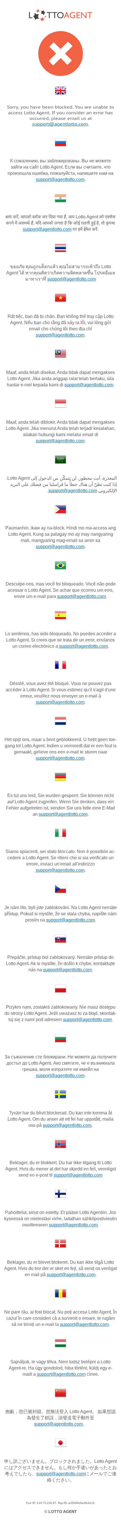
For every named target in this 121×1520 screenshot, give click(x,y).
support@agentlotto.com (60, 124)
